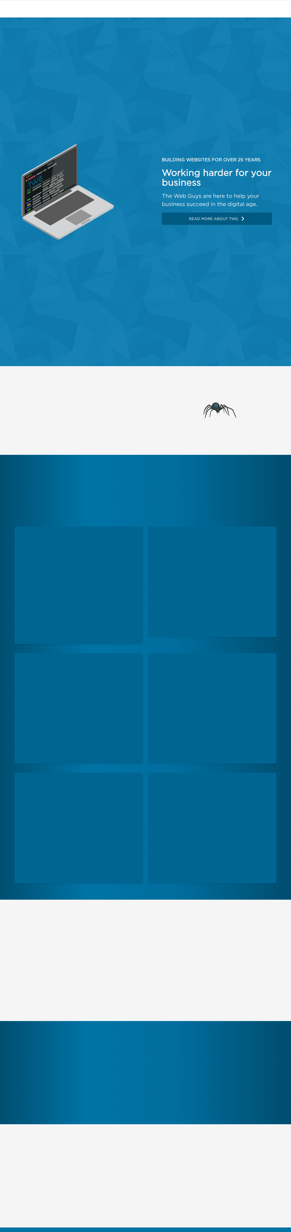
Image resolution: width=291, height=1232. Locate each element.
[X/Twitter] (34, 1170)
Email (150, 1171)
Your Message (142, 1182)
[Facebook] (20, 1170)
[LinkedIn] (64, 1170)
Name (150, 1161)
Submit (254, 1213)
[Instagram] (49, 1170)
